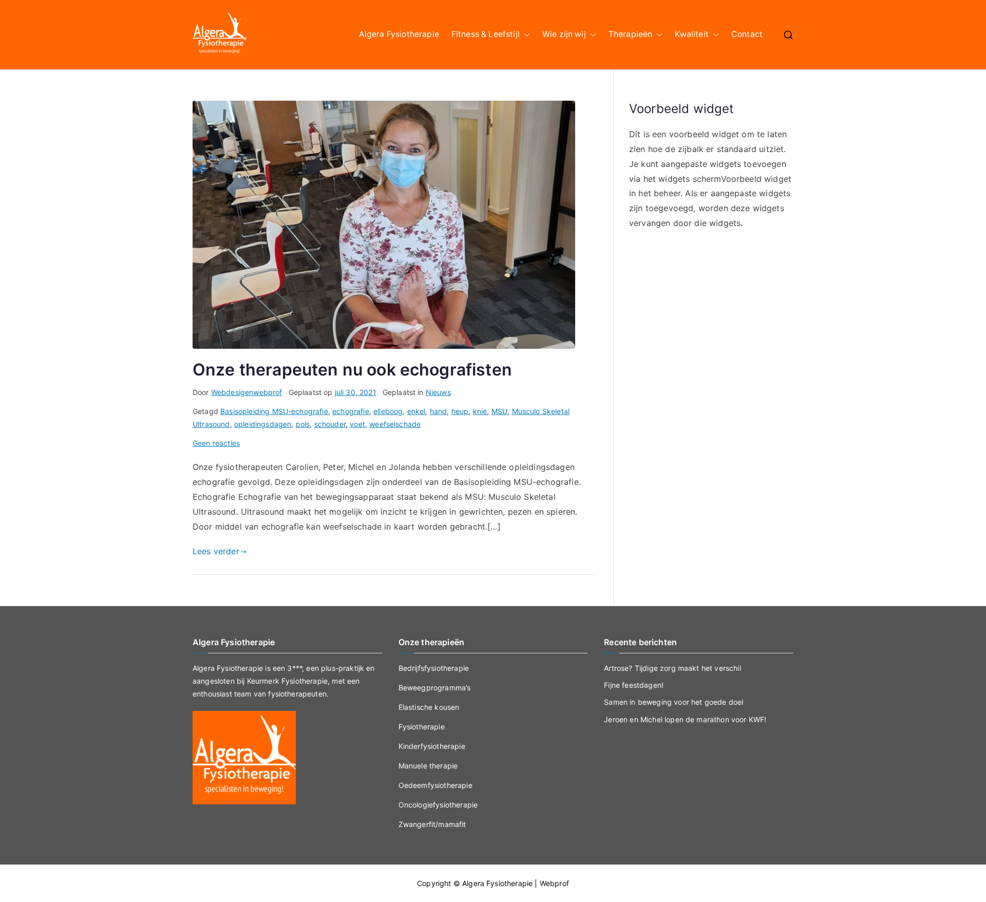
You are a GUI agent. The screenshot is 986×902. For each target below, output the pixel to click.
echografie (350, 411)
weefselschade (395, 424)
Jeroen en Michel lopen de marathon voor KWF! (685, 719)
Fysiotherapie (422, 726)
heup (460, 411)
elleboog (388, 411)
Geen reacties (216, 443)
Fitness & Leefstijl (485, 34)
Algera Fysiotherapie (399, 34)
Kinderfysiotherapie (432, 746)
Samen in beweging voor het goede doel (673, 702)
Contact (747, 34)
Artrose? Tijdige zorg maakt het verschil (672, 668)
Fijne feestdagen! (633, 685)
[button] (525, 34)
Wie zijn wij (564, 34)
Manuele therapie (428, 765)
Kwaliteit (691, 34)
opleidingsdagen (262, 424)
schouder (330, 424)
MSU (499, 411)
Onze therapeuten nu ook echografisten (352, 370)
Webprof (554, 883)
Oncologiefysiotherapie (438, 804)
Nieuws (438, 392)
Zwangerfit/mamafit (432, 824)
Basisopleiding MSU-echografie (274, 411)
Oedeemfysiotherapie (435, 785)
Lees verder (216, 551)
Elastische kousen (429, 707)
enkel (416, 411)
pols (303, 424)
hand (438, 411)
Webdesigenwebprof (246, 392)
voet (357, 424)
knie (480, 411)
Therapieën (631, 34)
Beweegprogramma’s (435, 687)
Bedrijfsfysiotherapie (434, 668)
